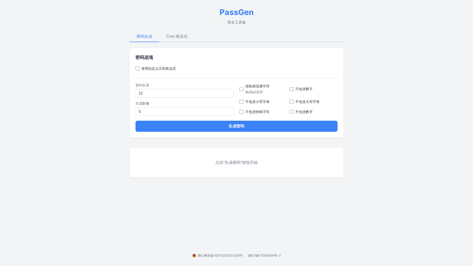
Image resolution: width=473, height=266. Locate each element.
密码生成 (144, 36)
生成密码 (236, 126)
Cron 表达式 (176, 36)
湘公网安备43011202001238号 (220, 255)
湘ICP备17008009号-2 (264, 255)
